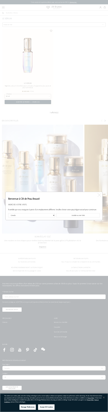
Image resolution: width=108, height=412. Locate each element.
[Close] (104, 397)
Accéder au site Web (78, 215)
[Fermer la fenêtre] (99, 194)
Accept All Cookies (46, 407)
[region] (54, 402)
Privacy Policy (90, 398)
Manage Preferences (28, 407)
